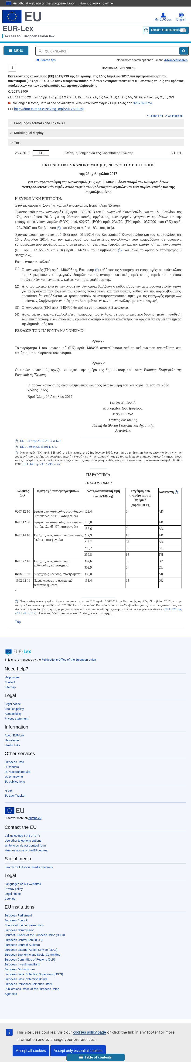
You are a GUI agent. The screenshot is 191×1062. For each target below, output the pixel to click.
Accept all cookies (31, 1051)
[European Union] (14, 810)
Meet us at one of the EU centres (26, 850)
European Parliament (18, 915)
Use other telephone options (23, 840)
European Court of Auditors (22, 945)
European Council (16, 920)
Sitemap (10, 687)
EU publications (15, 781)
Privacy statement (16, 718)
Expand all (156, 116)
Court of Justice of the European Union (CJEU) (35, 935)
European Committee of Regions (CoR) (30, 959)
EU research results (17, 772)
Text (17, 143)
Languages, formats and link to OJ (39, 123)
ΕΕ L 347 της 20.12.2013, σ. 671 (40, 441)
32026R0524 (142, 103)
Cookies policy (14, 709)
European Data (14, 762)
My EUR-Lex (163, 19)
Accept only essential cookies (78, 1051)
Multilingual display (29, 133)
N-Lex (8, 790)
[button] (95, 1057)
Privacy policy (14, 889)
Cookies (10, 898)
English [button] (181, 19)
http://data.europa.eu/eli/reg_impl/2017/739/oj (48, 109)
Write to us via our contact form (25, 845)
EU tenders (12, 767)
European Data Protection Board (26, 979)
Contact (10, 682)
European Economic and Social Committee (32, 954)
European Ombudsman (20, 969)
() (59, 228)
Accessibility (13, 713)
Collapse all (175, 116)
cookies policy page (89, 1032)
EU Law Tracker (15, 795)
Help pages (12, 677)
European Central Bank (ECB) (24, 940)
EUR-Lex (18, 28)
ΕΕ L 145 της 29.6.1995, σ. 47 (41, 464)
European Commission (19, 930)
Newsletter (12, 740)
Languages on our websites (23, 884)
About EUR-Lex (14, 735)
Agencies (11, 994)
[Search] (183, 51)
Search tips (48, 60)
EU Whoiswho (14, 776)
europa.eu (34, 818)
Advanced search (176, 60)
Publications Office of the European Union (68, 659)
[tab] (96, 123)
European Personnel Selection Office (29, 984)
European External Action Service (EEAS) (31, 949)
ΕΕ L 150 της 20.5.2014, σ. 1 (38, 446)
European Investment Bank (22, 964)
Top (18, 622)
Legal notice (13, 704)
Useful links (12, 745)
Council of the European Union (24, 925)
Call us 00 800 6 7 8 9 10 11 (22, 835)
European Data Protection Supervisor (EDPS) (34, 974)
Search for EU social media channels (29, 867)
